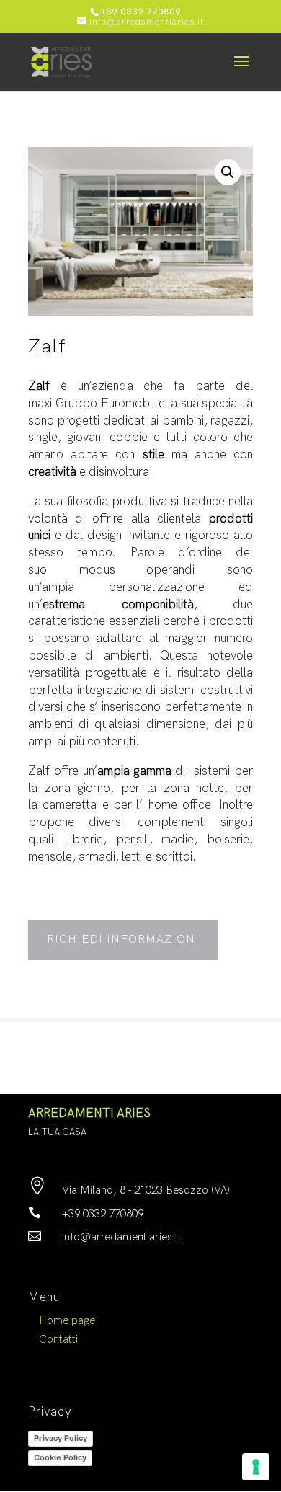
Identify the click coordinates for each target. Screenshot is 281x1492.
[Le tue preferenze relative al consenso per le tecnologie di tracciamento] (255, 1466)
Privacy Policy (60, 1438)
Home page (67, 1320)
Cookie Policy (60, 1457)
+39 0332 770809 (141, 11)
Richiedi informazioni (123, 939)
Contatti (58, 1339)
